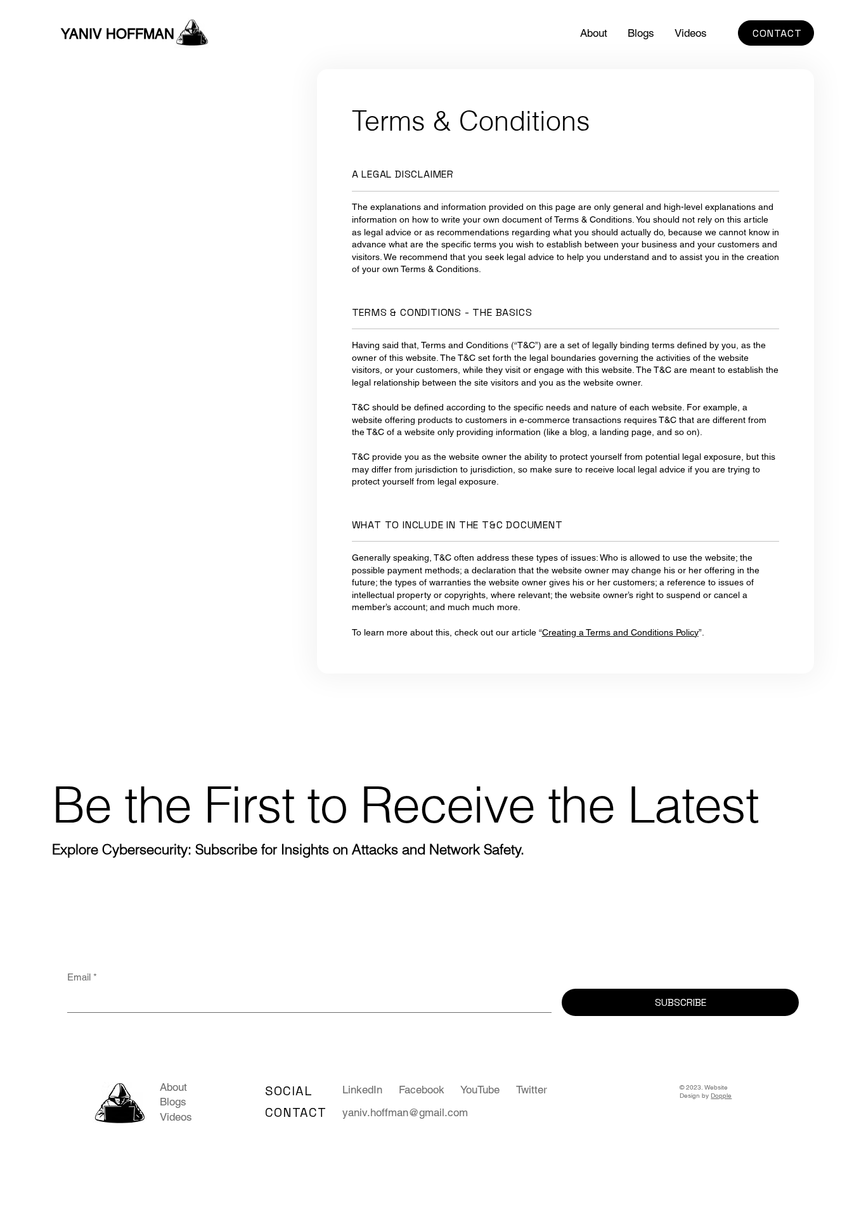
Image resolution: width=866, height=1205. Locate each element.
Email (82, 977)
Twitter (531, 1089)
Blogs (173, 1101)
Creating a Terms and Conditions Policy (620, 632)
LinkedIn (362, 1089)
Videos (176, 1117)
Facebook (421, 1089)
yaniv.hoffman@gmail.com (405, 1112)
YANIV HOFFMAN (117, 34)
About (173, 1087)
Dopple (721, 1095)
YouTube (480, 1089)
